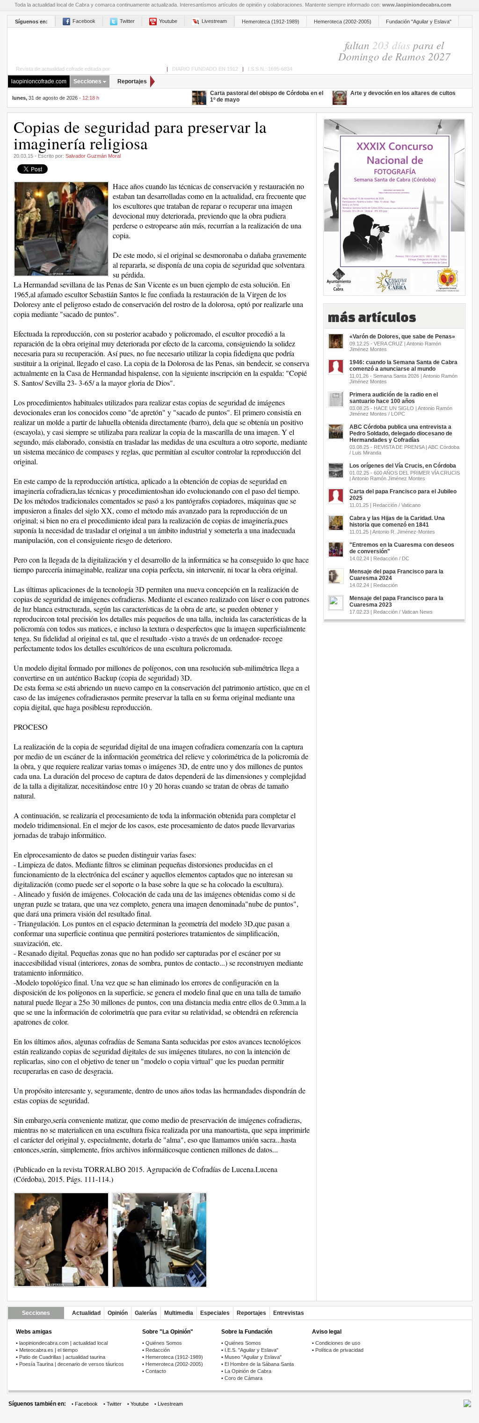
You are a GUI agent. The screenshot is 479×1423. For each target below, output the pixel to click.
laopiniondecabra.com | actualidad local (63, 1343)
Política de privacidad (339, 1350)
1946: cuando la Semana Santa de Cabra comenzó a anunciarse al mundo (403, 365)
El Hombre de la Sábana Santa (259, 1364)
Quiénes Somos (163, 1343)
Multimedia (178, 1313)
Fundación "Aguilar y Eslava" (418, 21)
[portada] (150, 45)
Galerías (146, 1313)
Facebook (84, 21)
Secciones (87, 81)
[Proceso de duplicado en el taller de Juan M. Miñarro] (159, 1239)
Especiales (215, 1313)
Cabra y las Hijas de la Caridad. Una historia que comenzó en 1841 (397, 521)
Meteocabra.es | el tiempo (48, 1350)
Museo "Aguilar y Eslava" (253, 1357)
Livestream (214, 21)
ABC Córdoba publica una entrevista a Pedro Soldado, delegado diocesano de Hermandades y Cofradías (400, 433)
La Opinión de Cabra (248, 1371)
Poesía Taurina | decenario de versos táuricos (71, 1364)
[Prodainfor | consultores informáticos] (467, 1405)
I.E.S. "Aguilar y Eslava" (251, 1350)
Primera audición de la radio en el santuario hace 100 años (393, 397)
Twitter (127, 21)
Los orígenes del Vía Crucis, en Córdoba (402, 465)
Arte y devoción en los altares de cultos (403, 93)
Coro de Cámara (243, 1378)
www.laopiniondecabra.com (416, 4)
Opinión (118, 1313)
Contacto (155, 1371)
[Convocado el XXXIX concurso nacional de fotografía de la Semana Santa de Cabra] (394, 203)
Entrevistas (288, 1313)
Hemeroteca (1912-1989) (270, 21)
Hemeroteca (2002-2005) (342, 21)
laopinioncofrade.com (38, 81)
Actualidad (86, 1313)
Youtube (168, 21)
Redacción (157, 1350)
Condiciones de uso (337, 1343)
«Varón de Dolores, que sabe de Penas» (402, 336)
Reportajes (132, 81)
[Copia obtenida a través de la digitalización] (61, 1239)
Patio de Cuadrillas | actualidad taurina (62, 1357)
